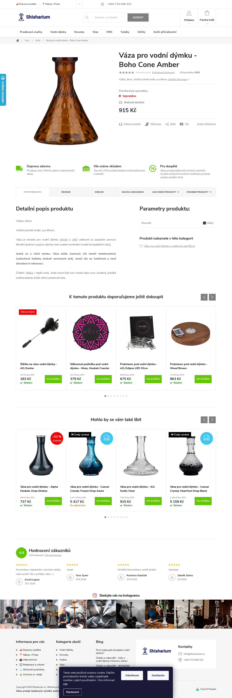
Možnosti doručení (134, 102)
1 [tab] (105, 396)
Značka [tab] (133, 192)
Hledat (138, 17)
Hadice (63, 659)
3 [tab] (111, 396)
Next (212, 297)
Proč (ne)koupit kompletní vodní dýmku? (113, 651)
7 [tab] (123, 396)
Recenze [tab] (65, 192)
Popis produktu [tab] (33, 192)
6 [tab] (120, 396)
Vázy (62, 664)
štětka (29, 273)
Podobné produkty (197, 192)
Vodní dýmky (66, 650)
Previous (204, 297)
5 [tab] (117, 396)
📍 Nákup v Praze (51, 4)
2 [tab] (108, 396)
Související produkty (164, 192)
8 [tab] (127, 396)
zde (65, 684)
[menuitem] (31, 32)
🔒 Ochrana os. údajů (30, 674)
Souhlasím (158, 675)
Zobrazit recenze (53, 555)
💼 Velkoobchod (28, 659)
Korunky (63, 655)
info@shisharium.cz (194, 654)
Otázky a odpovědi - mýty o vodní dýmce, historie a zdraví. (112, 659)
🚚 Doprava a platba (26, 4)
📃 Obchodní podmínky (31, 669)
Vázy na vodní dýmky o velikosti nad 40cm (169, 246)
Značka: (206, 124)
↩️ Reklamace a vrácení (31, 664)
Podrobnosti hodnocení (163, 72)
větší (75, 240)
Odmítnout (132, 675)
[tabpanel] (41, 348)
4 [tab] (114, 396)
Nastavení (72, 692)
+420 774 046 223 (193, 660)
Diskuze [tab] (99, 192)
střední (64, 240)
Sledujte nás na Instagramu (119, 595)
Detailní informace (177, 79)
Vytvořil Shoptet (208, 689)
